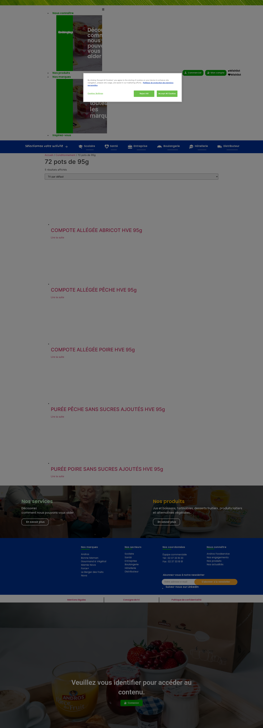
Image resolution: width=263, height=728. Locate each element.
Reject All (144, 93)
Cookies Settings (95, 93)
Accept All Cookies (167, 93)
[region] (132, 87)
